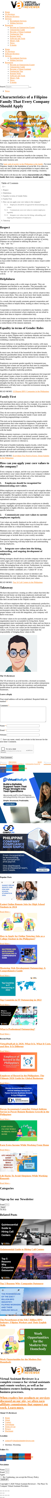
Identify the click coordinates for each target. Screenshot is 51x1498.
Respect (5, 190)
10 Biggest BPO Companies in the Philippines (31, 391)
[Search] (30, 87)
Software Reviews (12, 16)
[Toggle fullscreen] (6, 1495)
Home (7, 12)
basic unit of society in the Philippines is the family (23, 164)
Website (3, 735)
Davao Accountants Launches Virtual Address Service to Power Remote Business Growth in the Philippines (24, 1112)
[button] (25, 1193)
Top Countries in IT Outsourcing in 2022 (21, 1000)
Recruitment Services (18, 21)
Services (8, 19)
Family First (7, 199)
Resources (9, 25)
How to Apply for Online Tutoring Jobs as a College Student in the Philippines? (22, 937)
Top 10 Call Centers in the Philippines (28, 582)
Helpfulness (7, 193)
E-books (13, 45)
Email (3, 730)
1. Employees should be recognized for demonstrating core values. (27, 206)
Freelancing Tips (16, 34)
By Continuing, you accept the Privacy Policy (21, 1477)
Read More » (5, 912)
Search (2, 87)
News (12, 43)
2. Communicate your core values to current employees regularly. (26, 211)
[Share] (3, 1495)
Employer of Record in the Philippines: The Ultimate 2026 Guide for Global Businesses (22, 1077)
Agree (2, 1475)
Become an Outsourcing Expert (22, 27)
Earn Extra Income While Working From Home (24, 1145)
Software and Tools (17, 38)
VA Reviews (10, 14)
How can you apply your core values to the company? (22, 202)
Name (3, 726)
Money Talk (14, 41)
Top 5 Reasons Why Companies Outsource (21, 1283)
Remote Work (15, 36)
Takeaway (6, 221)
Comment (4, 705)
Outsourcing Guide (17, 30)
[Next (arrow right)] (3, 1497)
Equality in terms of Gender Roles (15, 196)
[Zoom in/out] (8, 1495)
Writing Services (16, 23)
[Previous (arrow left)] (1, 1497)
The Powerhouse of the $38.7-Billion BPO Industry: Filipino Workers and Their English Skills (23, 1322)
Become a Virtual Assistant (20, 32)
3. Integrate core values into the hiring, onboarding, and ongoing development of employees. (26, 216)
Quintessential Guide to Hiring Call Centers (22, 1249)
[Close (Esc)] (1, 1495)
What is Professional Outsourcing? (17, 1029)
